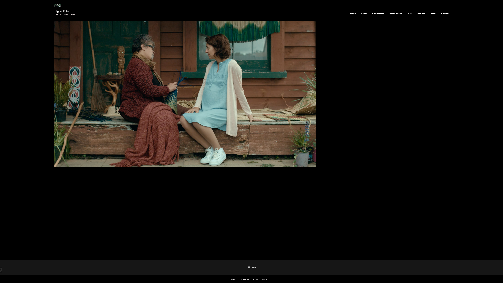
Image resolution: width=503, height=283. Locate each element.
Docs (409, 13)
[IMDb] (254, 268)
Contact (445, 13)
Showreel (421, 13)
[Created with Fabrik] (1, 270)
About (433, 13)
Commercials (378, 13)
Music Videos (395, 13)
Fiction (364, 13)
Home (353, 13)
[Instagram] (249, 268)
